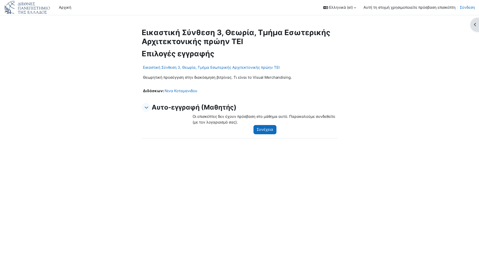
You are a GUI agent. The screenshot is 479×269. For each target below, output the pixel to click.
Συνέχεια (265, 129)
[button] (339, 7)
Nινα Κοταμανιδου (181, 90)
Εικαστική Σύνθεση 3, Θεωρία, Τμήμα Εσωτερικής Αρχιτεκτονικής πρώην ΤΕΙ (211, 67)
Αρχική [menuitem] (65, 7)
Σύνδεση (467, 7)
